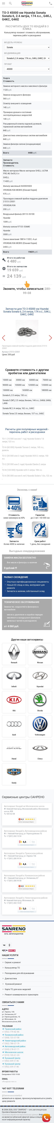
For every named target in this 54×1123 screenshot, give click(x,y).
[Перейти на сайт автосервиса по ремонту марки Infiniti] (14, 678)
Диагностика (11, 978)
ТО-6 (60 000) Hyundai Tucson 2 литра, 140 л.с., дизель (23, 448)
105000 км (20, 385)
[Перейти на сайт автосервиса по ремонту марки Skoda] (40, 702)
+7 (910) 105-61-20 (10, 1055)
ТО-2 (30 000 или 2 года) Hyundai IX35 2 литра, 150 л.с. (25, 457)
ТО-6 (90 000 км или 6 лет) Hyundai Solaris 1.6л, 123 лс (27, 476)
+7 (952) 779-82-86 (10, 1032)
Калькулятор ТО (12, 968)
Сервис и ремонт (13, 962)
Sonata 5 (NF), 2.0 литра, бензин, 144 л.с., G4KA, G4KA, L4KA (27, 401)
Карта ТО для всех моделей (18, 989)
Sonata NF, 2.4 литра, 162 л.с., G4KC (18, 408)
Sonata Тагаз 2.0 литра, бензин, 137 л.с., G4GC (23, 413)
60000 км (33, 380)
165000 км (27, 390)
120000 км (33, 385)
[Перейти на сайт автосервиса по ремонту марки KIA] (14, 702)
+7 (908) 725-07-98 (10, 1037)
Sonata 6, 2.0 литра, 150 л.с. (15, 395)
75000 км (47, 380)
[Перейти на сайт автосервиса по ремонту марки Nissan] (40, 654)
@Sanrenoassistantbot (12, 1095)
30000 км (20, 380)
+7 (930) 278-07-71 (10, 1049)
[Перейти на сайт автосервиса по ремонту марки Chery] (40, 750)
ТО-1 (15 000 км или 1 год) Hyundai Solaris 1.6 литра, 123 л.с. (23, 440)
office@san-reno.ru (9, 1081)
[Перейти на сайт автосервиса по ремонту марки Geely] (14, 774)
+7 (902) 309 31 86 (10, 1061)
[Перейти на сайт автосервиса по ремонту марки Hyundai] (40, 678)
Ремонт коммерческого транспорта (21, 994)
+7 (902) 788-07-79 (10, 1043)
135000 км (46, 385)
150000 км (8, 390)
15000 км (7, 380)
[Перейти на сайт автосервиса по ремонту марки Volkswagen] (40, 726)
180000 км (46, 390)
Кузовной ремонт (13, 984)
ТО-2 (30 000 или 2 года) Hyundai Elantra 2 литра (24, 464)
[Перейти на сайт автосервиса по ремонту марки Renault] (14, 654)
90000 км (7, 385)
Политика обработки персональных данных (20, 1115)
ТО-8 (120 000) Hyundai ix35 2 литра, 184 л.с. (22, 470)
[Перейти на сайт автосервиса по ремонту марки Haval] (14, 750)
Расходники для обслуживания (19, 973)
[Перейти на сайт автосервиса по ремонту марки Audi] (14, 726)
